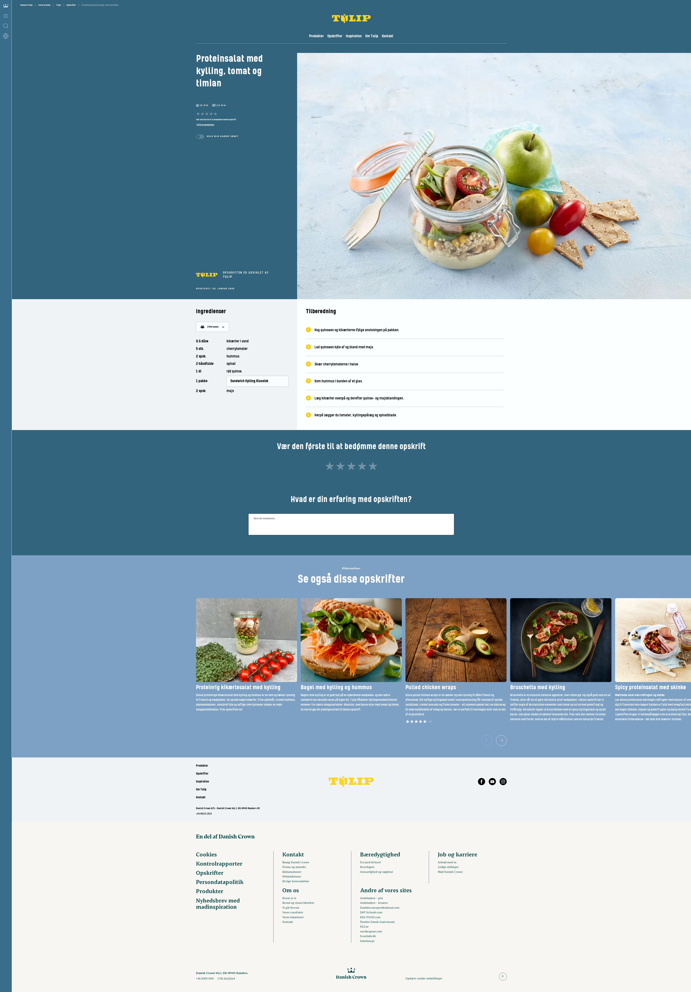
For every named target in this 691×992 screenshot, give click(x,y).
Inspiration (354, 36)
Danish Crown (26, 5)
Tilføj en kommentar (205, 124)
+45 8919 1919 (204, 813)
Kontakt (387, 36)
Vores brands (44, 5)
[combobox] (212, 327)
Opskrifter (71, 5)
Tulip (58, 5)
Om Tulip (371, 36)
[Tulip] (207, 275)
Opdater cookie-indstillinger (423, 978)
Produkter (316, 36)
